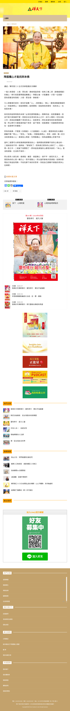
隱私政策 (5, 624)
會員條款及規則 (8, 619)
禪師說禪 (6, 73)
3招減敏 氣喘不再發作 (19, 477)
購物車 (52, 1)
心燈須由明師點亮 (51, 203)
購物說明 (5, 685)
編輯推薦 (5, 596)
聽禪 (46, 1)
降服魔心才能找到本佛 (16, 76)
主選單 (6, 18)
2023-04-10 (9, 81)
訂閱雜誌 (5, 639)
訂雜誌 (40, 1)
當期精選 (5, 579)
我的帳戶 (5, 669)
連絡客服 (5, 680)
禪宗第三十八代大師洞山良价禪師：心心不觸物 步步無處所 (32, 484)
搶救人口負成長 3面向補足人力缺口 (24, 464)
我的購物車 (6, 674)
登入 (65, 1)
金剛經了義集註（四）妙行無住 (22, 490)
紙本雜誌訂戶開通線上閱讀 (11, 644)
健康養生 (5, 585)
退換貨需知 (6, 691)
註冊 (59, 1)
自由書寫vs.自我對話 (18, 470)
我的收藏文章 (7, 655)
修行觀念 (17, 191)
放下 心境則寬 (18, 203)
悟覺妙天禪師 (31, 86)
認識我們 (5, 614)
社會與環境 (6, 601)
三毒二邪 (7, 191)
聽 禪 (4, 649)
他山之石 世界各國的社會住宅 (22, 457)
